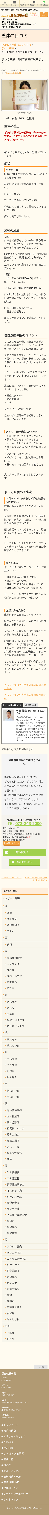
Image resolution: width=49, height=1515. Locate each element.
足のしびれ (13, 1319)
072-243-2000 (28, 823)
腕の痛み (12, 1039)
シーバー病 (13, 1264)
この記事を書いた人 (13, 705)
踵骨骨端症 (13, 1270)
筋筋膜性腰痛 (14, 1152)
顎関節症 (12, 918)
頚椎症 (10, 970)
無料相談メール (24, 852)
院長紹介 (8, 1442)
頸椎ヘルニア (14, 976)
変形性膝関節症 (15, 1184)
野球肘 (10, 1071)
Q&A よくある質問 (14, 1453)
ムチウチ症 (13, 964)
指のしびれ (13, 1090)
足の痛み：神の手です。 (11, 878)
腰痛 (16, 73)
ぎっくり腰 (10, 73)
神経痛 (10, 1313)
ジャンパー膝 (14, 1196)
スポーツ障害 (12, 898)
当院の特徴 (10, 1430)
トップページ (11, 1425)
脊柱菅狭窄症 (14, 1110)
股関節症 (12, 1283)
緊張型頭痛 (13, 924)
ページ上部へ (40, 1367)
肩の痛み (12, 1001)
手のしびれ (13, 1096)
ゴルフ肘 (12, 1059)
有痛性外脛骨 (14, 1307)
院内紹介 (8, 1448)
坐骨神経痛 (13, 1116)
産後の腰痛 (13, 1140)
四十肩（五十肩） (17, 1026)
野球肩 (10, 1014)
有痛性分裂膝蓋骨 (17, 1214)
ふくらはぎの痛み (17, 1258)
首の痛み (12, 982)
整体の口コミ (11, 1488)
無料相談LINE (24, 862)
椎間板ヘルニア (15, 1128)
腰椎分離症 (13, 1122)
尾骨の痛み (13, 1134)
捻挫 (9, 1295)
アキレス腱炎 (14, 1246)
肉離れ (10, 1301)
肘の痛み (12, 1077)
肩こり (10, 1007)
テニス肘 (12, 1065)
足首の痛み (13, 1289)
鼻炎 (9, 944)
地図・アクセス (12, 843)
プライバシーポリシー (16, 1493)
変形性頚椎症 (14, 958)
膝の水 (10, 1221)
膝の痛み (12, 1227)
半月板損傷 (13, 1172)
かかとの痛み (14, 1252)
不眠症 (10, 1332)
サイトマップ (11, 1499)
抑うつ (10, 1339)
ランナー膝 (13, 1208)
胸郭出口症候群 (15, 1020)
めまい (10, 931)
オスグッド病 (14, 1190)
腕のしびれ (13, 1045)
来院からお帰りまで (15, 1436)
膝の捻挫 (12, 1233)
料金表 (7, 1465)
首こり (10, 988)
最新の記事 (31, 705)
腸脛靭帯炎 (13, 1202)
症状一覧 (8, 1459)
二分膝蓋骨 (13, 1178)
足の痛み (12, 1277)
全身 (7, 1326)
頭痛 (9, 912)
